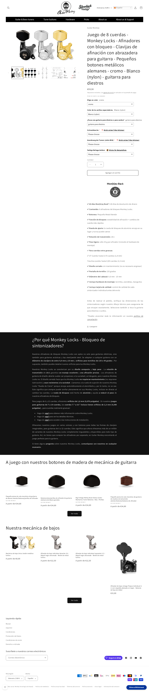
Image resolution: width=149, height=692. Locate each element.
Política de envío (87, 686)
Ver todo (74, 513)
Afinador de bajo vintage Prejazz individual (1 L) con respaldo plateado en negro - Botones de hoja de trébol (126, 588)
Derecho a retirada (13, 644)
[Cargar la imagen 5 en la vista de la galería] (70, 73)
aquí (47, 416)
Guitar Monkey (15, 686)
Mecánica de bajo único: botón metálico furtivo (20, 554)
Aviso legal (98, 686)
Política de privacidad (58, 686)
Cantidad (90, 160)
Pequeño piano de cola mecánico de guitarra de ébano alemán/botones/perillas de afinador (22, 497)
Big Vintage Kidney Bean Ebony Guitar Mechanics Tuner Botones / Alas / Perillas (90, 499)
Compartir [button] (93, 327)
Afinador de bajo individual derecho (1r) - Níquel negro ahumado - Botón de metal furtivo (55, 555)
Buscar (8, 624)
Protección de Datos (13, 636)
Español (119, 8)
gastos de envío (109, 92)
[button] (8, 7)
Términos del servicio (73, 686)
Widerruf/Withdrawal (136, 687)
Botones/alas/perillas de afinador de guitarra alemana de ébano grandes (56, 499)
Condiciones (10, 632)
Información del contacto (111, 686)
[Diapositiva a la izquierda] (8, 72)
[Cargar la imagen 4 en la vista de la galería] (57, 73)
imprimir (9, 628)
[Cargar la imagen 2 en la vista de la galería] (30, 73)
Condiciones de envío (14, 640)
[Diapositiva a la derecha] (78, 72)
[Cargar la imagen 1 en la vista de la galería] (17, 73)
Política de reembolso (42, 686)
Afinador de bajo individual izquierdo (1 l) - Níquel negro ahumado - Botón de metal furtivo (90, 555)
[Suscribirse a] (45, 657)
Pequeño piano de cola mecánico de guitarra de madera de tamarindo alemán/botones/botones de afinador (126, 499)
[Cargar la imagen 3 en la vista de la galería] (43, 73)
